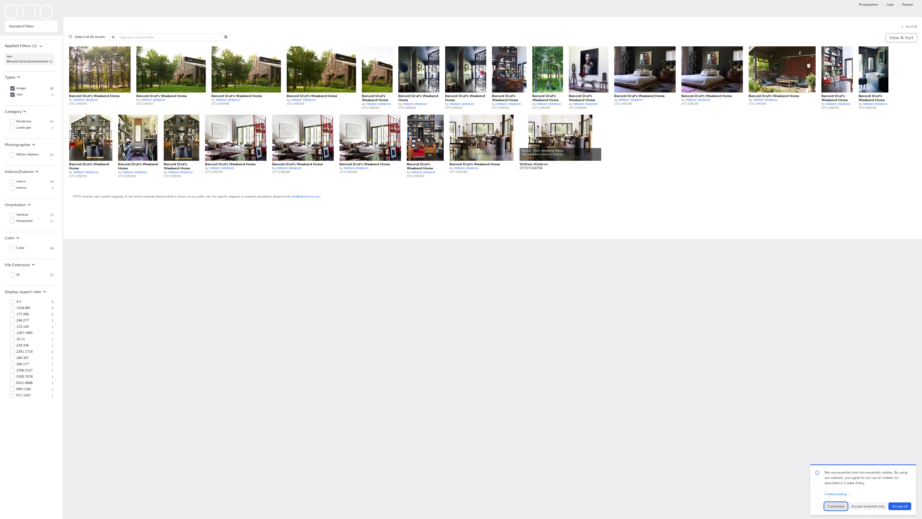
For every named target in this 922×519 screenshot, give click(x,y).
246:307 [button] (22, 358)
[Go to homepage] (29, 11)
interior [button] (21, 181)
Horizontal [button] (24, 221)
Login (890, 4)
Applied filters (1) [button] (21, 45)
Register (907, 4)
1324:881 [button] (23, 308)
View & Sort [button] (901, 37)
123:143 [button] (22, 327)
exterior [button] (21, 188)
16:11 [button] (20, 339)
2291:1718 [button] (24, 352)
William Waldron (86, 100)
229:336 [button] (22, 345)
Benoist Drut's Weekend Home (94, 96)
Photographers (868, 4)
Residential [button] (23, 121)
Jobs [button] (19, 94)
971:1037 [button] (23, 395)
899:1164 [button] (23, 389)
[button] (51, 61)
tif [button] (17, 275)
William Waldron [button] (27, 154)
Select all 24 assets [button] (90, 37)
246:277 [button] (22, 320)
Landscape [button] (23, 128)
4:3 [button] (18, 302)
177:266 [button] (22, 314)
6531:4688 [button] (24, 383)
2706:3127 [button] (24, 370)
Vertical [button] (22, 215)
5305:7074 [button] (24, 377)
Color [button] (20, 248)
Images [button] (21, 88)
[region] (31, 55)
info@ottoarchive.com (305, 196)
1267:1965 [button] (24, 333)
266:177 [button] (22, 364)
